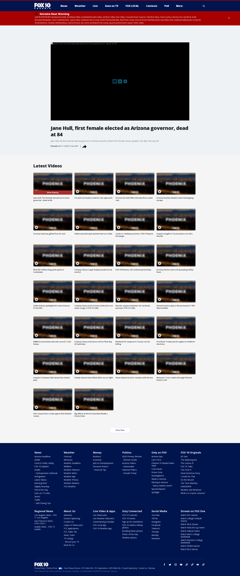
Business (97, 456)
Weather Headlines (72, 463)
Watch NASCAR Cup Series (193, 527)
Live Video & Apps (104, 511)
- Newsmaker (128, 466)
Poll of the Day (41, 489)
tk (186, 564)
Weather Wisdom (71, 483)
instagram (175, 564)
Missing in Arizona (160, 482)
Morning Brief (40, 483)
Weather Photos (71, 479)
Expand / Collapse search (204, 6)
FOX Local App (99, 525)
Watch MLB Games (189, 524)
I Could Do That (188, 476)
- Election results (129, 459)
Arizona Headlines (42, 456)
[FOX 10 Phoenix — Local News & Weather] (43, 6)
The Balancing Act (189, 459)
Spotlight (155, 492)
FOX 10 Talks (186, 466)
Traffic (37, 499)
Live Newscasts (100, 515)
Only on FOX (159, 452)
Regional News (43, 511)
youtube (181, 564)
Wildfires (67, 466)
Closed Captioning (72, 518)
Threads (155, 531)
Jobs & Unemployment (103, 463)
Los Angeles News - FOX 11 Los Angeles (45, 516)
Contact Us (69, 521)
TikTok (155, 518)
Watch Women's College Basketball (192, 541)
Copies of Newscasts (73, 525)
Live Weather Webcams (103, 518)
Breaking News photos (132, 531)
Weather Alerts (70, 473)
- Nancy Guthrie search (162, 485)
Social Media (159, 511)
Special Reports (158, 489)
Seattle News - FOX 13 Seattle (44, 528)
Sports (37, 496)
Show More (120, 430)
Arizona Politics (129, 463)
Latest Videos (40, 479)
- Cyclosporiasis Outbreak (45, 473)
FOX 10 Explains (41, 466)
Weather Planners (72, 469)
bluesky (192, 564)
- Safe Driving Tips (42, 503)
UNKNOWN (186, 486)
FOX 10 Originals (191, 452)
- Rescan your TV (71, 541)
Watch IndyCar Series (190, 531)
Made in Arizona (159, 479)
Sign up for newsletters (132, 521)
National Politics (129, 469)
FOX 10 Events (128, 518)
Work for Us (69, 545)
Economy (97, 459)
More (179, 6)
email (198, 564)
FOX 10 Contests (129, 515)
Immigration (39, 476)
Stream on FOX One (193, 511)
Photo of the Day (130, 534)
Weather (69, 452)
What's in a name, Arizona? (193, 493)
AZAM (37, 459)
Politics (126, 452)
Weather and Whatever (191, 489)
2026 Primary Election (132, 456)
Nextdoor (156, 538)
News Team (69, 535)
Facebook (156, 525)
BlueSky (155, 535)
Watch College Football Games (191, 519)
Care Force (156, 459)
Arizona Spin (157, 456)
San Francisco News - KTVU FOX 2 (44, 522)
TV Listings (68, 538)
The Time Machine (189, 483)
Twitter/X (156, 528)
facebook (164, 564)
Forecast (68, 456)
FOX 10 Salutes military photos (132, 526)
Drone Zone (157, 472)
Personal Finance (100, 466)
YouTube (156, 515)
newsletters (203, 564)
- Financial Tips (99, 469)
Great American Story (190, 473)
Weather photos (129, 537)
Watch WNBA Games (190, 546)
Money (97, 452)
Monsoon (68, 459)
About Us (69, 511)
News (37, 452)
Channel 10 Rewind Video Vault (163, 464)
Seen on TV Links (42, 493)
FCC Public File (70, 531)
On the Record (187, 479)
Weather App (69, 476)
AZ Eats (184, 456)
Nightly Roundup (41, 486)
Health (37, 469)
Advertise (68, 515)
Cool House (157, 469)
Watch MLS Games (189, 549)
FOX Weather (70, 486)
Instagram (156, 521)
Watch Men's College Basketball (190, 535)
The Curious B (187, 463)
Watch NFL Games (189, 515)
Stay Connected (132, 511)
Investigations (158, 475)
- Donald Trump (129, 473)
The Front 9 (186, 469)
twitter (170, 564)
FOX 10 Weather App (102, 528)
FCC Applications (71, 528)
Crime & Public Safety (44, 463)
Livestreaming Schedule (103, 521)
